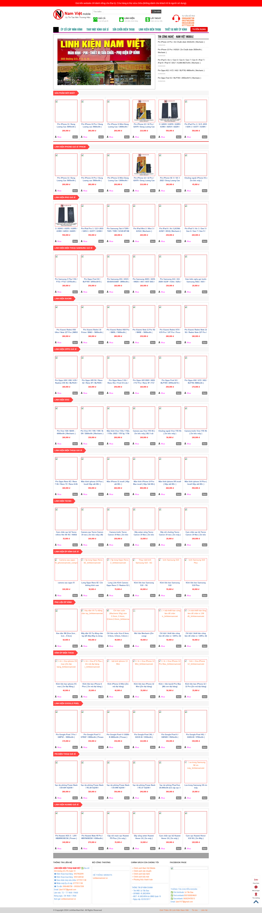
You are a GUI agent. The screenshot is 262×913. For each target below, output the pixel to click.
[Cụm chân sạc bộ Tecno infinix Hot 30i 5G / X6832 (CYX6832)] (66, 519)
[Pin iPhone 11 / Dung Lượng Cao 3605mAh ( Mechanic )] (66, 111)
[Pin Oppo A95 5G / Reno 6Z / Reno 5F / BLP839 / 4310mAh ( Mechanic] (92, 367)
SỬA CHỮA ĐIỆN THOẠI (124, 29)
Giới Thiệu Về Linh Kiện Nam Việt (174, 910)
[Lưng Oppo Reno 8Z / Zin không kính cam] (92, 569)
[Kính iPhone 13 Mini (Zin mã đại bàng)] (118, 670)
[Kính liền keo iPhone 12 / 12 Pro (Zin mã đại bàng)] (195, 670)
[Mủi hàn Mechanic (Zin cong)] (143, 620)
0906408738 (188, 18)
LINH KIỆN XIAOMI (63, 298)
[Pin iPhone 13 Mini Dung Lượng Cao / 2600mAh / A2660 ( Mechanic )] (118, 111)
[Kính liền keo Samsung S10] (169, 569)
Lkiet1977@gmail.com (67, 889)
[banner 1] (104, 62)
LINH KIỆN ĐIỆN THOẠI (150, 29)
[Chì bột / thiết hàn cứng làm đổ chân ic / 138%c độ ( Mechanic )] (195, 620)
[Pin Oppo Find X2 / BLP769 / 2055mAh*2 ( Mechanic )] (92, 266)
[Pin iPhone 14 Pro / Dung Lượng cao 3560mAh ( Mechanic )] (92, 111)
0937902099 (188, 20)
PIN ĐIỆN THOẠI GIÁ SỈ (65, 754)
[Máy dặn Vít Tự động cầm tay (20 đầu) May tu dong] (92, 620)
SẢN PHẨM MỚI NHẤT (65, 93)
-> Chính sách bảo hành (141, 874)
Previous (53, 61)
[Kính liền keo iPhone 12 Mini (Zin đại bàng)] (143, 670)
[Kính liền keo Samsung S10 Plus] (195, 569)
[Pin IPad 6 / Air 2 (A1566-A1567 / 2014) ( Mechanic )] (169, 215)
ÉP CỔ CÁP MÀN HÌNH (71, 29)
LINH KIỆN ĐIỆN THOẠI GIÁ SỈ (68, 450)
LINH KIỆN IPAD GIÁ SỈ (65, 197)
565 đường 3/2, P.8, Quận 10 (64, 871)
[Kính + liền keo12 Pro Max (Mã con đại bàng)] (169, 670)
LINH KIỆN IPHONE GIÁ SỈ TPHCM (70, 147)
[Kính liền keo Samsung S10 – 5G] (143, 569)
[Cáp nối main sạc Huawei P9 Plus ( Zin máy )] (118, 822)
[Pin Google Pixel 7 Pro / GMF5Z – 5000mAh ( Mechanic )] (66, 721)
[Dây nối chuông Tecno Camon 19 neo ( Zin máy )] (169, 519)
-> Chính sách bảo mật (140, 877)
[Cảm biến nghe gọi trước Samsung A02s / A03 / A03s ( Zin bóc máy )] (195, 266)
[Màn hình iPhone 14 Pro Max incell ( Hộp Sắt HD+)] (143, 468)
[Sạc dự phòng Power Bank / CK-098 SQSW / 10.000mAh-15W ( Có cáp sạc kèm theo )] (118, 772)
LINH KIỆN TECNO (63, 501)
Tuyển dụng (199, 29)
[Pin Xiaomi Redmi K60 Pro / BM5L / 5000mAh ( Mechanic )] (118, 316)
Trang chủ (56, 29)
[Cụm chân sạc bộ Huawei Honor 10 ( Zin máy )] (169, 822)
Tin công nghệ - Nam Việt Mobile (176, 36)
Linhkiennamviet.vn (68, 899)
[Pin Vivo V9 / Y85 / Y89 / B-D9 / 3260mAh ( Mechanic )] (92, 417)
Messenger (256, 890)
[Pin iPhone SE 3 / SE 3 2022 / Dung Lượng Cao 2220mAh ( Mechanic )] (169, 164)
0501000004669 (190, 895)
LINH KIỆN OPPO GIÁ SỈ (65, 349)
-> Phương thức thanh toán (142, 879)
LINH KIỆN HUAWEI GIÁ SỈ (66, 804)
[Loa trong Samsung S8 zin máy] (195, 772)
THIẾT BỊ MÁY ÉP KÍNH (176, 29)
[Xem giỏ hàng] (166, 11)
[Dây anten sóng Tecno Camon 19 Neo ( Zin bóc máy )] (143, 519)
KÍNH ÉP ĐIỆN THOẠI (64, 653)
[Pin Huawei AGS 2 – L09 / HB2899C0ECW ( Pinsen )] (66, 822)
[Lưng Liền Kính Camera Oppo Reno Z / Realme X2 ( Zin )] (118, 569)
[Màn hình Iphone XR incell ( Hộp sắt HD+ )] (169, 468)
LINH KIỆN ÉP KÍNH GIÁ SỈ (67, 551)
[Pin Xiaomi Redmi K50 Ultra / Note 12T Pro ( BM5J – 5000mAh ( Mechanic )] (66, 316)
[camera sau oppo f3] (66, 569)
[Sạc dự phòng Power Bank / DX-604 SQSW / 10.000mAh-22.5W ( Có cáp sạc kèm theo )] (66, 772)
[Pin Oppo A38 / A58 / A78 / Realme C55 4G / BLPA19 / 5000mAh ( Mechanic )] (66, 367)
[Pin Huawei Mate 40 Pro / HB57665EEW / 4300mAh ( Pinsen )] (92, 822)
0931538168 (188, 23)
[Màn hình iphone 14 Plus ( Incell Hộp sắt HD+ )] (92, 468)
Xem (75, 137)
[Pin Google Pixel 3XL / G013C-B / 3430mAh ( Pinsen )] (143, 721)
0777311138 (188, 25)
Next (156, 61)
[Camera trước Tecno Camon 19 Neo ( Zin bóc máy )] (118, 519)
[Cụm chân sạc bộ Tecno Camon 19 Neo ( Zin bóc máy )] (195, 519)
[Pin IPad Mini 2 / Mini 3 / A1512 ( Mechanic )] (143, 215)
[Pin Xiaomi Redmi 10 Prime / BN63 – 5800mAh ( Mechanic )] (92, 316)
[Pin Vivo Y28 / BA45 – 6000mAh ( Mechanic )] (66, 417)
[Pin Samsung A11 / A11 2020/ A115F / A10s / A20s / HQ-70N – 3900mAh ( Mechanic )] (169, 266)
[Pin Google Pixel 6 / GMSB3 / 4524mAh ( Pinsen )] (169, 721)
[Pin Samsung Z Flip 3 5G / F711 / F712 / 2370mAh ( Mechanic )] (66, 266)
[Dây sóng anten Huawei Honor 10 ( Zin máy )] (143, 822)
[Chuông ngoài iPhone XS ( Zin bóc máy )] (195, 164)
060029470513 (189, 898)
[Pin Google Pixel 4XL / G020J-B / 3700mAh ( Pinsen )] (195, 721)
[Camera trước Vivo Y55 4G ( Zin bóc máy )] (195, 417)
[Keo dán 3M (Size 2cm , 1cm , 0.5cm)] (66, 620)
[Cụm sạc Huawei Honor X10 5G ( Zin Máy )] (195, 822)
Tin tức (195, 910)
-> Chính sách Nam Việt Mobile (143, 868)
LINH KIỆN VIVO (62, 400)
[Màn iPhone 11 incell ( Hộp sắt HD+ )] (118, 468)
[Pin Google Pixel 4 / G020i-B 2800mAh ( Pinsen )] (118, 721)
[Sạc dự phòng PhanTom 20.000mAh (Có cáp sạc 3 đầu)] (169, 772)
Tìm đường (256, 898)
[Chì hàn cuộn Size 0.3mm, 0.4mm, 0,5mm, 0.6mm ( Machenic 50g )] (118, 620)
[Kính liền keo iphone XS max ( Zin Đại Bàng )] (66, 670)
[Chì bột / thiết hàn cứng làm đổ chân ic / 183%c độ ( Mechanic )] (169, 620)
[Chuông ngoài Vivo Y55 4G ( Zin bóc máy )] (169, 417)
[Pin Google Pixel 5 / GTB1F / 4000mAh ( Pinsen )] (92, 721)
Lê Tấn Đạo (189, 892)
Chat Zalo (256, 883)
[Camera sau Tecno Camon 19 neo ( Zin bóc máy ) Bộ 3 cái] (92, 519)
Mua (59, 137)
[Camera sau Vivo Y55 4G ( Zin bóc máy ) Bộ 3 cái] (143, 417)
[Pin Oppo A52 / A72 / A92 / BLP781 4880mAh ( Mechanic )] (195, 367)
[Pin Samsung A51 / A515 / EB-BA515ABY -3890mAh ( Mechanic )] (118, 266)
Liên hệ (204, 910)
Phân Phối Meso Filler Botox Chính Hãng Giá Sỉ (110, 881)
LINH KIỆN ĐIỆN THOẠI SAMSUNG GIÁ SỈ (73, 248)
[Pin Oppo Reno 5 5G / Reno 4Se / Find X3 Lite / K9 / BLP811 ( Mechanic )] (118, 367)
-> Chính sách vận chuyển (141, 871)
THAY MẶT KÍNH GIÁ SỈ (97, 29)
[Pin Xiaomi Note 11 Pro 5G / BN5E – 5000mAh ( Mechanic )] (143, 316)
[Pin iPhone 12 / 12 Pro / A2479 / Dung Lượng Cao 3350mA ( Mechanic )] (143, 111)
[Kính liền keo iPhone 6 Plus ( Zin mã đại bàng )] (92, 670)
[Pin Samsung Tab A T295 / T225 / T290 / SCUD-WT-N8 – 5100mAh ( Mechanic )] (118, 215)
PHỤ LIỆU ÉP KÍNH (63, 602)
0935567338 (79, 886)
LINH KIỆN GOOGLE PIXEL (67, 703)
